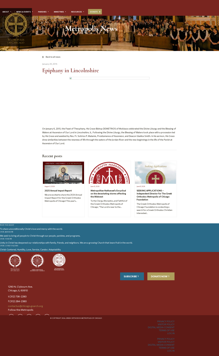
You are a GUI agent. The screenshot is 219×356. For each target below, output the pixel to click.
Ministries (59, 12)
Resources (76, 12)
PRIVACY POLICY (166, 321)
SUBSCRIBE (130, 276)
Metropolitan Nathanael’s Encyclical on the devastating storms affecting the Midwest (108, 193)
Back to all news (53, 57)
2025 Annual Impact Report (58, 190)
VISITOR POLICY (166, 324)
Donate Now (159, 276)
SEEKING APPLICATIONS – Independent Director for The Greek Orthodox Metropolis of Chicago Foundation (154, 195)
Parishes (42, 12)
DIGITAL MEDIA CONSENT (161, 327)
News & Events (23, 12)
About (5, 12)
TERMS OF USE (167, 330)
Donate (94, 12)
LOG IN (171, 333)
